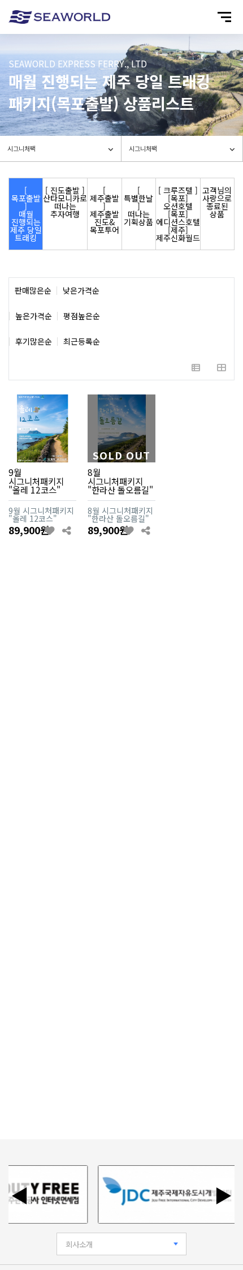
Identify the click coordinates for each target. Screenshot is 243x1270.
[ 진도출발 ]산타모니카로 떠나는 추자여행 (65, 202)
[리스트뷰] (196, 367)
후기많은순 (33, 341)
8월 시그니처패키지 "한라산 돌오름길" (120, 481)
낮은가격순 (81, 290)
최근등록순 (81, 341)
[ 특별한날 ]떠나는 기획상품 (138, 206)
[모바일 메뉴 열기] (224, 17)
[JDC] (164, 1194)
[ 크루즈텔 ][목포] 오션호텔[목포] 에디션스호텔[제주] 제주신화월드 (178, 214)
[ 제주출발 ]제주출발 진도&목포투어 (104, 210)
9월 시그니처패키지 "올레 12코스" (36, 481)
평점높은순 (81, 316)
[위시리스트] (50, 531)
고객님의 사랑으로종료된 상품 (217, 202)
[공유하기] (66, 531)
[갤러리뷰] (221, 367)
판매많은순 (33, 290)
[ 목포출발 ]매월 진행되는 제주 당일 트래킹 (26, 214)
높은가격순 (33, 316)
